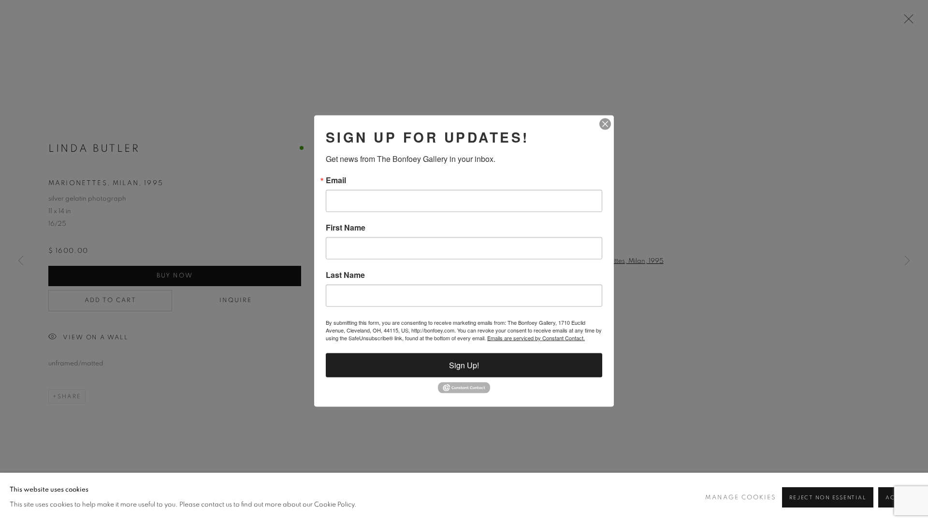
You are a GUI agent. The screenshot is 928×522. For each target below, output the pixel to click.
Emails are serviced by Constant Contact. (536, 338)
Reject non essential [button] (827, 497)
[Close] (605, 124)
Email (336, 180)
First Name (345, 228)
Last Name (345, 275)
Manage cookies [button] (740, 497)
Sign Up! (464, 365)
